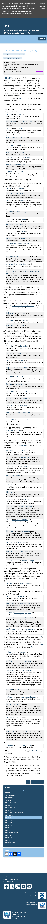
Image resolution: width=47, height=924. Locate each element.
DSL (6, 25)
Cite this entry (17, 58)
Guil (7, 827)
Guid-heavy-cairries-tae (14, 812)
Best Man (35, 751)
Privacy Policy (14, 879)
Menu (41, 38)
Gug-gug (8, 792)
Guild (7, 830)
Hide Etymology (19, 54)
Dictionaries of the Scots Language (21, 31)
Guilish (8, 837)
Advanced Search (37, 782)
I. (20, 138)
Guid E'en (10, 807)
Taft (32, 647)
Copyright (6, 879)
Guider (8, 810)
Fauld (41, 644)
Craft (40, 637)
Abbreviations (8, 58)
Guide (8, 805)
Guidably (9, 797)
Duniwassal (21, 445)
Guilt (7, 840)
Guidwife (8, 822)
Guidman (8, 817)
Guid (20, 98)
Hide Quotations (9, 54)
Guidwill (8, 825)
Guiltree (10, 842)
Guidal (8, 800)
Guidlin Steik (9, 815)
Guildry (8, 835)
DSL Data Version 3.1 (9, 881)
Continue (42, 4)
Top (6, 876)
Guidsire (8, 820)
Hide (28, 782)
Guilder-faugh (12, 832)
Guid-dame (11, 802)
